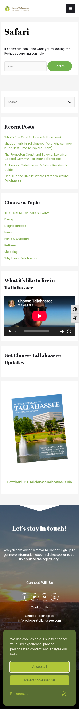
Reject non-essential (39, 680)
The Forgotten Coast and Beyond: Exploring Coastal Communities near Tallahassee (35, 157)
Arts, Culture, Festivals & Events (27, 213)
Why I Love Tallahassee (20, 258)
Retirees (10, 246)
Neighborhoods (15, 226)
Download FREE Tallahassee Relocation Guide (39, 482)
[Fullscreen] (69, 331)
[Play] (10, 331)
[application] (39, 316)
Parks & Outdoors (16, 239)
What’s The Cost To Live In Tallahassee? (33, 137)
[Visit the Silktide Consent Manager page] (64, 694)
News (8, 232)
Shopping (11, 252)
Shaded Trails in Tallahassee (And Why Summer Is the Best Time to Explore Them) (38, 146)
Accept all (39, 667)
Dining (8, 219)
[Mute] (62, 331)
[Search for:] (25, 66)
